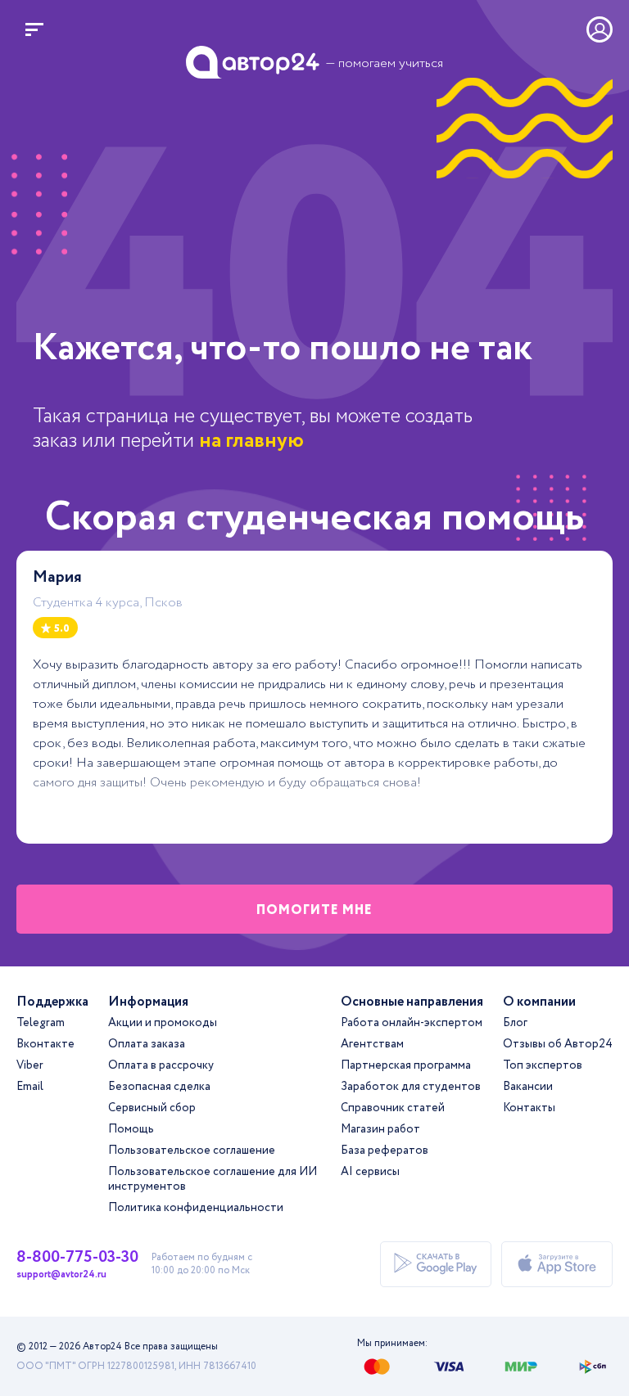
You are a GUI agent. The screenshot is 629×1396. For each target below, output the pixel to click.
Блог (515, 1023)
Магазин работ (380, 1129)
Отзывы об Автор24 (558, 1044)
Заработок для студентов (411, 1087)
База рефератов (384, 1150)
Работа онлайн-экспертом (411, 1023)
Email (29, 1087)
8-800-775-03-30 (77, 1257)
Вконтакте (45, 1044)
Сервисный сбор (152, 1108)
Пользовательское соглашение (191, 1150)
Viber (29, 1065)
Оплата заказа (146, 1044)
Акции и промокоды (162, 1023)
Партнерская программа (406, 1065)
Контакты (529, 1108)
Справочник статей (393, 1108)
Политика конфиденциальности (195, 1208)
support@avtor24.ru (61, 1274)
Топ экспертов (542, 1065)
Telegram (40, 1023)
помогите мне (314, 910)
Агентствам (372, 1044)
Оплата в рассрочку (161, 1065)
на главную (251, 441)
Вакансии (528, 1087)
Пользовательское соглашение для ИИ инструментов (212, 1179)
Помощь (131, 1129)
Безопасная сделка (159, 1087)
